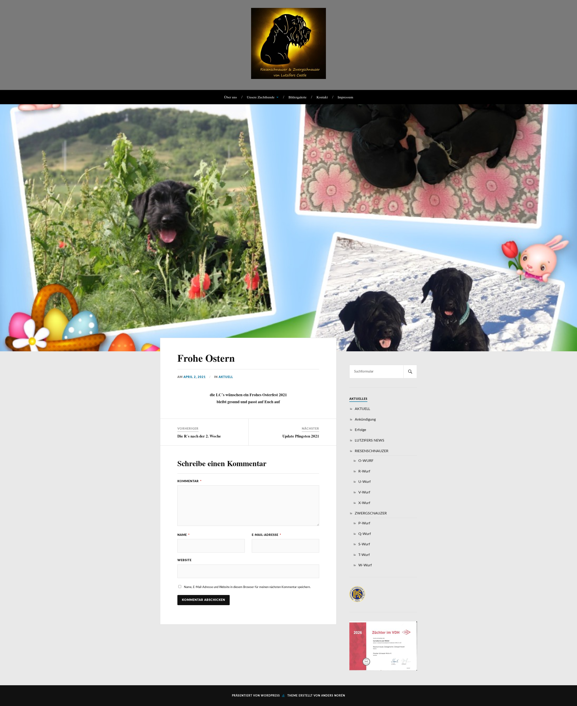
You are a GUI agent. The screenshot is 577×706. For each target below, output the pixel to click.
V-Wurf (364, 492)
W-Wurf (365, 565)
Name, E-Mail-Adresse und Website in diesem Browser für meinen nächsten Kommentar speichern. (247, 587)
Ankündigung (365, 419)
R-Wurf (364, 471)
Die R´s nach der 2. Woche (199, 436)
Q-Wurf (364, 534)
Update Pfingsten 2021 (300, 436)
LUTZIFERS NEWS (369, 440)
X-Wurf (364, 503)
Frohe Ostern (206, 358)
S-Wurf (364, 544)
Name (183, 535)
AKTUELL (226, 377)
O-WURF (365, 461)
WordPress (270, 695)
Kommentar (189, 481)
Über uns (230, 97)
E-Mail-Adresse (266, 535)
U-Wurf (364, 482)
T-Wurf (364, 555)
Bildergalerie (297, 97)
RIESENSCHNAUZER (371, 451)
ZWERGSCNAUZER (371, 513)
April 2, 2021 (194, 377)
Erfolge (360, 430)
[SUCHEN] (410, 371)
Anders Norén (333, 695)
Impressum (345, 97)
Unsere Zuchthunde (261, 97)
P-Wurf (364, 523)
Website (184, 560)
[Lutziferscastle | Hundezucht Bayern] (288, 75)
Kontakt (322, 97)
